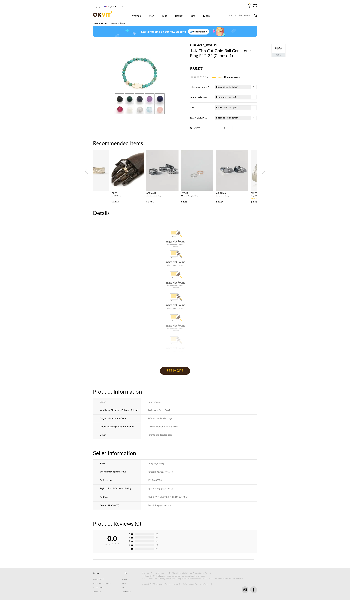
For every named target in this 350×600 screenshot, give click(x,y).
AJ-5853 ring (97, 196)
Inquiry (168, 573)
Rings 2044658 (237, 196)
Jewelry (113, 23)
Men (151, 16)
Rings (122, 23)
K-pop (206, 16)
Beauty (179, 16)
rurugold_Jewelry (203, 45)
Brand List (97, 592)
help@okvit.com (185, 573)
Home (95, 23)
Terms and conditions (102, 584)
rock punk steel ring (135, 196)
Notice (124, 579)
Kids (164, 16)
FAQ (123, 588)
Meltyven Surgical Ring (171, 196)
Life (193, 16)
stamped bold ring (204, 196)
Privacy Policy (98, 588)
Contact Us (126, 592)
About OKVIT (98, 579)
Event (124, 584)
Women (136, 16)
